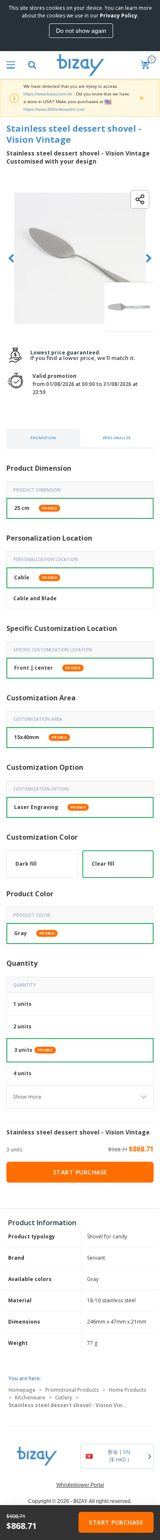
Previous (11, 258)
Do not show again (81, 30)
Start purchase (80, 1172)
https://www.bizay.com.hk (47, 94)
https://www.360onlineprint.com (53, 109)
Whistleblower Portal (80, 1485)
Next (149, 258)
